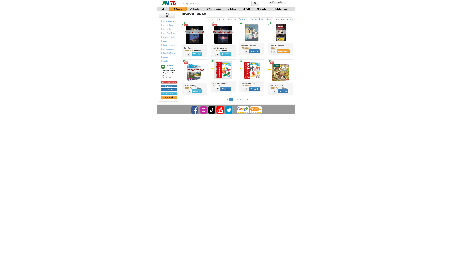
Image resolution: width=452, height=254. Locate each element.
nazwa (254, 19)
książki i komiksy (169, 45)
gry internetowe (169, 33)
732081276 (170, 66)
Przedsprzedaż (215, 9)
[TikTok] (211, 110)
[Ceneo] (256, 110)
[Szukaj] (255, 3)
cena (262, 19)
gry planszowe (168, 21)
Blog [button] (167, 14)
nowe (270, 19)
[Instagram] (203, 110)
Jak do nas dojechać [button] (168, 82)
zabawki (166, 41)
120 (289, 19)
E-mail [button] (168, 90)
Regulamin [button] (168, 97)
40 (283, 19)
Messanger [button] (168, 86)
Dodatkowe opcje (281, 9)
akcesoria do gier (169, 37)
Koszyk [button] (198, 54)
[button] (272, 2)
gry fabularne (168, 25)
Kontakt (262, 9)
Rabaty (233, 9)
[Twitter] (229, 110)
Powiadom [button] (284, 51)
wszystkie (233, 19)
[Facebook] (194, 110)
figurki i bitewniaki (169, 53)
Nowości (195, 9)
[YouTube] (220, 110)
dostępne (243, 19)
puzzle (165, 57)
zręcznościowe (168, 49)
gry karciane (167, 29)
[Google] (243, 110)
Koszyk (178, 9)
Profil (247, 9)
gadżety (166, 61)
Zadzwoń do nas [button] (168, 93)
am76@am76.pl (171, 68)
